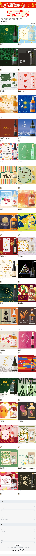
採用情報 (15, 547)
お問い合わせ (17, 545)
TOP (1, 8)
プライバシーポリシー (27, 547)
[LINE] (15, 550)
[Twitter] (18, 550)
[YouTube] (20, 550)
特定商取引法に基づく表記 (20, 547)
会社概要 (12, 547)
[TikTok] (23, 550)
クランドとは (7, 547)
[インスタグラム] (13, 550)
